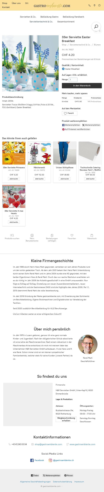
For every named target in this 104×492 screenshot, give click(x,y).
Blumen (97, 45)
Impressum (79, 482)
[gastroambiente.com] (52, 5)
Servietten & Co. (28, 16)
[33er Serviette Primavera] (13, 153)
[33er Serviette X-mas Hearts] (13, 196)
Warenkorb (92, 238)
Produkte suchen (12, 238)
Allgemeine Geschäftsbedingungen (35, 482)
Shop (4, 3)
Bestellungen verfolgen (52, 239)
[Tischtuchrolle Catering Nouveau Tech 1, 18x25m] (90, 153)
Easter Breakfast (72, 69)
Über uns (16, 3)
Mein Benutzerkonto (32, 239)
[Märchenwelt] (39, 153)
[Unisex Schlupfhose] (64, 153)
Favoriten (72, 238)
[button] (69, 113)
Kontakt (6, 7)
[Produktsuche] (96, 26)
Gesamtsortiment (65, 21)
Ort (26, 3)
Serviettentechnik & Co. (41, 21)
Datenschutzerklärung (62, 482)
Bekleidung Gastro (49, 16)
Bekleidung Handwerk (73, 16)
